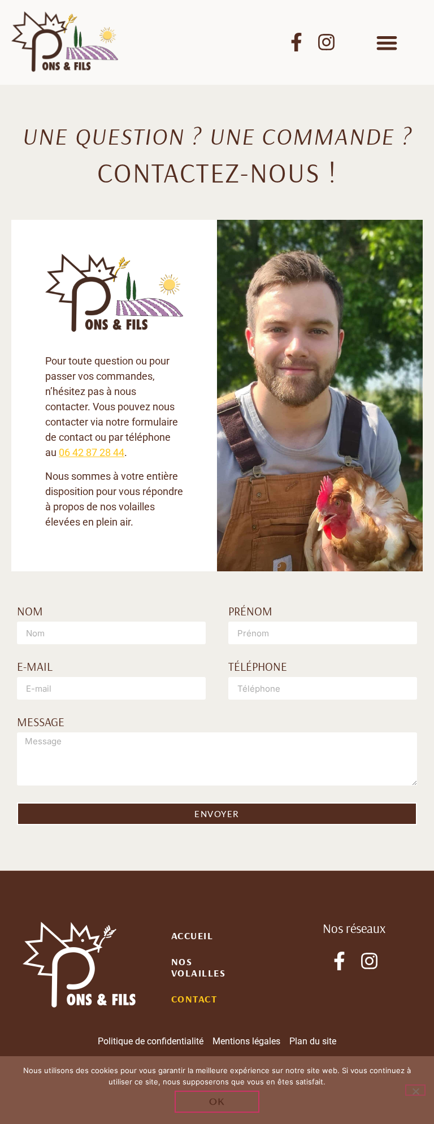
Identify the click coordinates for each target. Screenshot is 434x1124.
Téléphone (257, 667)
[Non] (415, 1090)
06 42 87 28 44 (91, 452)
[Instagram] (326, 42)
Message (40, 722)
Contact (194, 998)
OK (217, 1101)
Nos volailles (198, 967)
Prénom (250, 611)
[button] (386, 43)
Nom (30, 611)
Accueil (192, 935)
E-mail (35, 667)
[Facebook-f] (296, 42)
